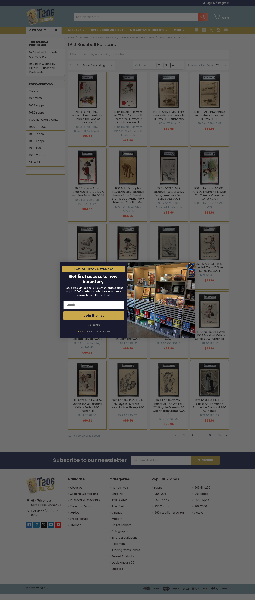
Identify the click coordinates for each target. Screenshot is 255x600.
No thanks (94, 324)
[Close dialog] (191, 266)
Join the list (93, 315)
